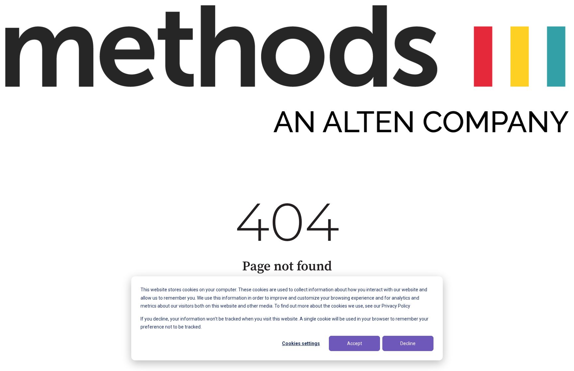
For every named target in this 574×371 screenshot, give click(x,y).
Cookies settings (301, 343)
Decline (408, 343)
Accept (354, 343)
